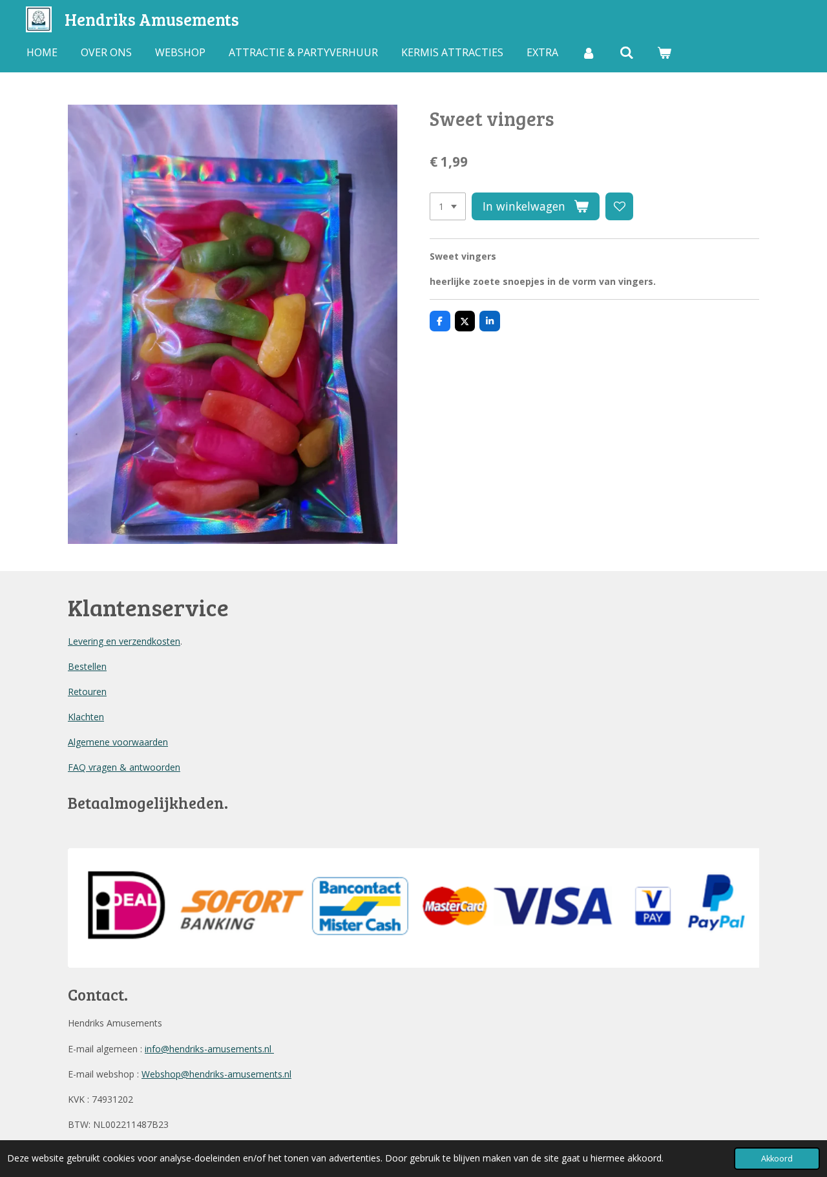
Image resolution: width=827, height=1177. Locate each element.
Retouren (87, 691)
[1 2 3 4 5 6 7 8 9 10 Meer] (448, 207)
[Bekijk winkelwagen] (664, 52)
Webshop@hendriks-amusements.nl (216, 1074)
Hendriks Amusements (152, 19)
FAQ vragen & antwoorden (124, 767)
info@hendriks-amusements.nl (209, 1049)
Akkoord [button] (777, 1158)
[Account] (588, 52)
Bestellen (87, 666)
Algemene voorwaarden (118, 742)
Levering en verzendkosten (124, 641)
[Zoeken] (626, 52)
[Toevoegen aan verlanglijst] (619, 207)
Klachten (86, 717)
